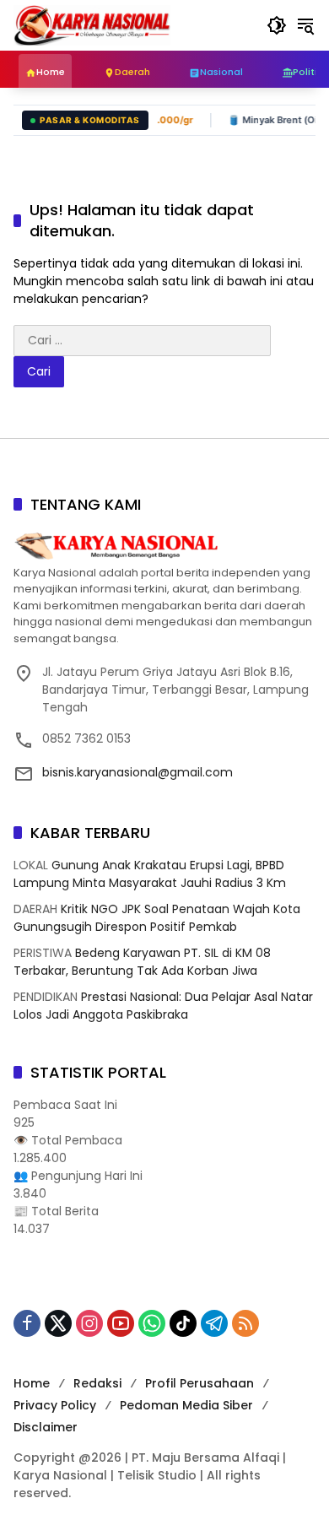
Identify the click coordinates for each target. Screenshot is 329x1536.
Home (31, 1383)
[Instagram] (89, 1323)
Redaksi (97, 1383)
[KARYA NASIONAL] (91, 24)
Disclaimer (45, 1427)
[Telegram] (214, 1323)
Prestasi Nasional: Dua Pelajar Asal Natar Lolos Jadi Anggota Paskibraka (163, 1005)
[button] (277, 25)
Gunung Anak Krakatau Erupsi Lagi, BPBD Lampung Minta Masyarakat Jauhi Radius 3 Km (149, 874)
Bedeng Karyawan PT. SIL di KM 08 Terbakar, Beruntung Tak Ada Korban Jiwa (142, 961)
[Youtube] (120, 1323)
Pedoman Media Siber (186, 1405)
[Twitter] (58, 1323)
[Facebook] (26, 1323)
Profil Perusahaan (199, 1383)
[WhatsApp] (151, 1323)
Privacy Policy (54, 1405)
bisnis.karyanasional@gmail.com (137, 772)
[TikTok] (183, 1323)
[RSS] (245, 1323)
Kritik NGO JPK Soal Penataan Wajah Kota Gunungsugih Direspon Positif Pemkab (156, 918)
